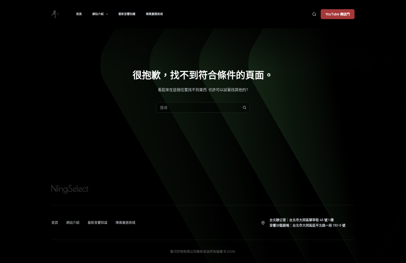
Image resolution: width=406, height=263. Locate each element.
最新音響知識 (126, 14)
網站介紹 (98, 14)
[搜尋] (314, 14)
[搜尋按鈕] (244, 107)
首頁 (79, 14)
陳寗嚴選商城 (154, 14)
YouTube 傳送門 (337, 14)
